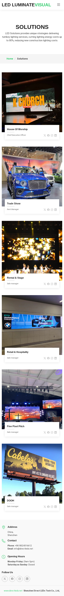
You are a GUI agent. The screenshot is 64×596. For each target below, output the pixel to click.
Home (10, 58)
